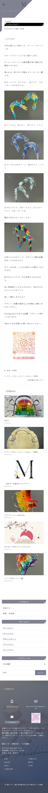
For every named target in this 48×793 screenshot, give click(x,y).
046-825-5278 (12, 706)
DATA (6, 765)
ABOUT (7, 762)
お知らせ (6, 608)
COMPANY (8, 769)
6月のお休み (8, 650)
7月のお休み (8, 644)
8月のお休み (8, 633)
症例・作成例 (20, 29)
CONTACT (32, 759)
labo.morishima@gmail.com (36, 707)
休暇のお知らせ (9, 639)
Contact (12, 722)
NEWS (30, 762)
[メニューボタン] (3, 4)
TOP (6, 759)
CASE (30, 765)
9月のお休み (8, 628)
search (40, 672)
